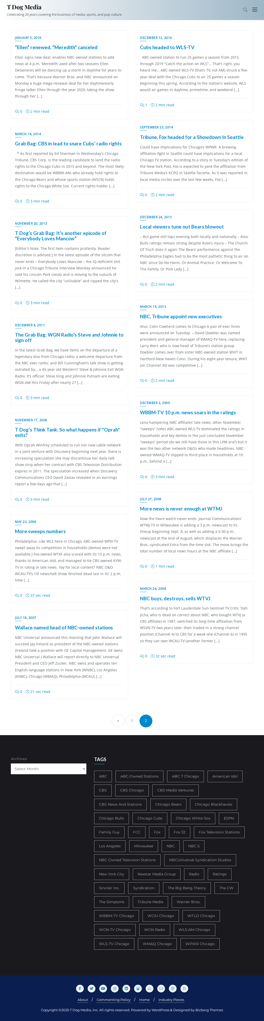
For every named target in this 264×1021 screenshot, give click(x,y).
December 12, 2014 (156, 38)
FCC (137, 832)
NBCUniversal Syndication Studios (200, 860)
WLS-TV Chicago (114, 943)
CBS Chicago (132, 790)
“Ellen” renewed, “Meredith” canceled (56, 47)
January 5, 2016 (28, 38)
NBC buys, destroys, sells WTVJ (175, 598)
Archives (19, 758)
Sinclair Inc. (109, 888)
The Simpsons (111, 902)
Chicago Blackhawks (213, 804)
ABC (103, 776)
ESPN (229, 818)
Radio (194, 874)
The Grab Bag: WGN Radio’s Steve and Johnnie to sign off (69, 337)
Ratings (220, 874)
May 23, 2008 (25, 522)
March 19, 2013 (153, 306)
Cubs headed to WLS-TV (167, 47)
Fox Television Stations (219, 832)
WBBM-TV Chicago (116, 915)
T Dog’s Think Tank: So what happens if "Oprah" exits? (67, 432)
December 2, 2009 (155, 403)
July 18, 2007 (25, 617)
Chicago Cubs (149, 818)
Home (144, 1000)
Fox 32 (179, 832)
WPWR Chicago (200, 943)
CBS (103, 790)
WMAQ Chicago (157, 943)
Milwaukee (143, 846)
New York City (111, 874)
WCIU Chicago (160, 915)
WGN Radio (154, 929)
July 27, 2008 (150, 499)
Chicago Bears (168, 804)
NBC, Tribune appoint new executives (181, 316)
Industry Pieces (171, 1000)
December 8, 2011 (30, 325)
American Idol (225, 776)
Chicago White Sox (193, 818)
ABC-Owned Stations (139, 776)
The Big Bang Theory (187, 888)
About (83, 1000)
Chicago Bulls (111, 818)
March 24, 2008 (153, 588)
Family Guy (109, 832)
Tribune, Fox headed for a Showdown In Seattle (192, 137)
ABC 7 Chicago (185, 776)
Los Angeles (110, 846)
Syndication (143, 888)
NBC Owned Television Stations (127, 860)
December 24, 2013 (156, 217)
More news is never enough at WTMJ (181, 509)
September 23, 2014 (156, 127)
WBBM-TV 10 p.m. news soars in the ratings (188, 412)
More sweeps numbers (40, 531)
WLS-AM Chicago (194, 929)
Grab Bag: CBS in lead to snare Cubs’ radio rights (68, 143)
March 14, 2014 (28, 134)
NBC (171, 846)
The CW (226, 888)
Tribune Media (150, 902)
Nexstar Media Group (157, 874)
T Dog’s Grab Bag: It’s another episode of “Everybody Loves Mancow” (60, 235)
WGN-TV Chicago (115, 929)
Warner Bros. (188, 902)
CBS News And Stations (120, 804)
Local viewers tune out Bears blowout (182, 227)
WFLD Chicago (201, 915)
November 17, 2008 (31, 420)
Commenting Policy (113, 1000)
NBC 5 (194, 846)
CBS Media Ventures (175, 790)
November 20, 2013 (31, 223)
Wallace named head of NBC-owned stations (64, 627)
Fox (157, 832)
